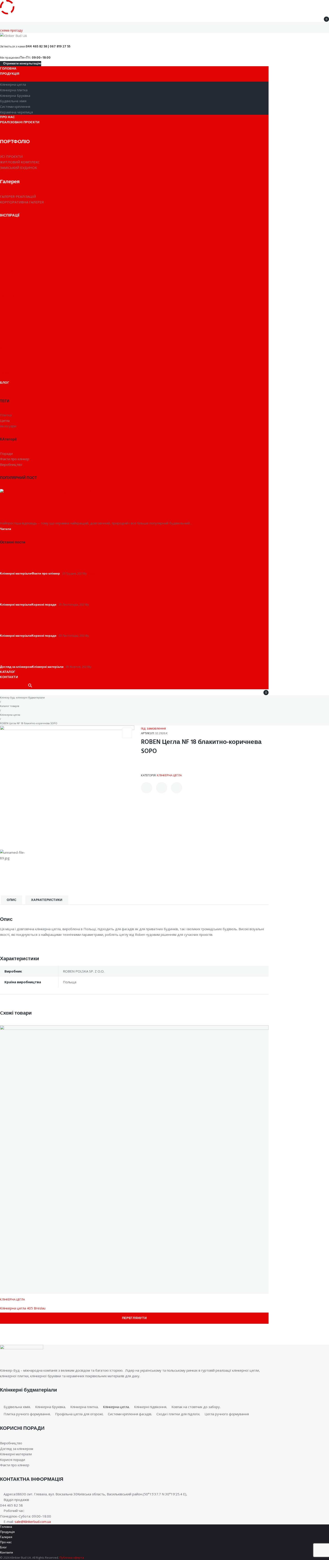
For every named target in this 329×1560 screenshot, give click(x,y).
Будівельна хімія (17, 1407)
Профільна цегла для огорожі (79, 1414)
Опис (11, 900)
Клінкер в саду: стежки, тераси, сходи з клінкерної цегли (88, 651)
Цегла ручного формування (227, 1414)
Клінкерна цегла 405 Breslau (22, 1308)
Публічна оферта (72, 1558)
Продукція (7, 1532)
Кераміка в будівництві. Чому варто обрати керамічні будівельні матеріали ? (119, 507)
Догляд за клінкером (16, 667)
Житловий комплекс (20, 162)
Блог (3, 1547)
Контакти (6, 1552)
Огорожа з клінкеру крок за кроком (54, 620)
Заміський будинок (18, 167)
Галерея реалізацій (18, 196)
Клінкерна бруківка (50, 1407)
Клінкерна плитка (84, 1407)
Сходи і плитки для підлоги (177, 1414)
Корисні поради (44, 604)
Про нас (6, 1542)
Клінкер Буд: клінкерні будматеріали (22, 697)
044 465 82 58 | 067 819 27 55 (48, 46)
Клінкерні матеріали (16, 573)
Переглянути (134, 1318)
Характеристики (46, 900)
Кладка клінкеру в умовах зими (49, 589)
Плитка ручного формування (27, 1414)
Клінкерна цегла (10, 714)
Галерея (6, 1537)
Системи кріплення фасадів (129, 1414)
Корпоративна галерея (22, 202)
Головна (6, 1527)
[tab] (11, 900)
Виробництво (11, 1443)
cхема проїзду (11, 30)
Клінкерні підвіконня (150, 1407)
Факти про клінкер (46, 573)
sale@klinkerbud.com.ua (33, 1521)
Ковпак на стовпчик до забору (195, 1407)
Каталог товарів (9, 706)
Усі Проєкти (11, 156)
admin (92, 573)
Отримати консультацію (21, 63)
